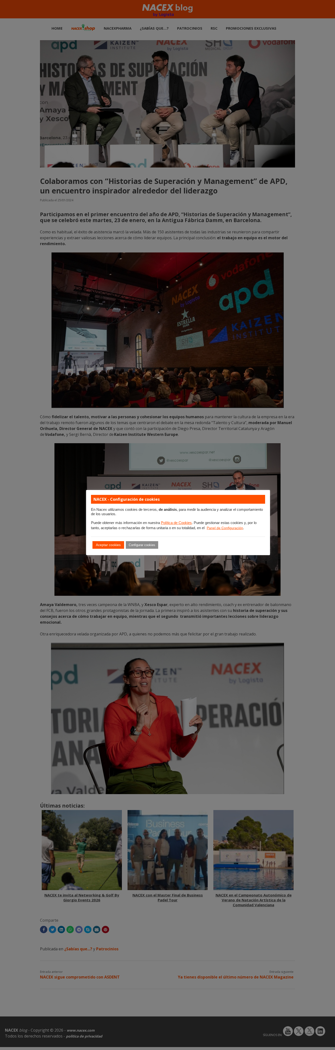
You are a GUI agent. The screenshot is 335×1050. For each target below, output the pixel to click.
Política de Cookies (176, 523)
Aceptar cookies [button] (108, 545)
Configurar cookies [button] (142, 545)
